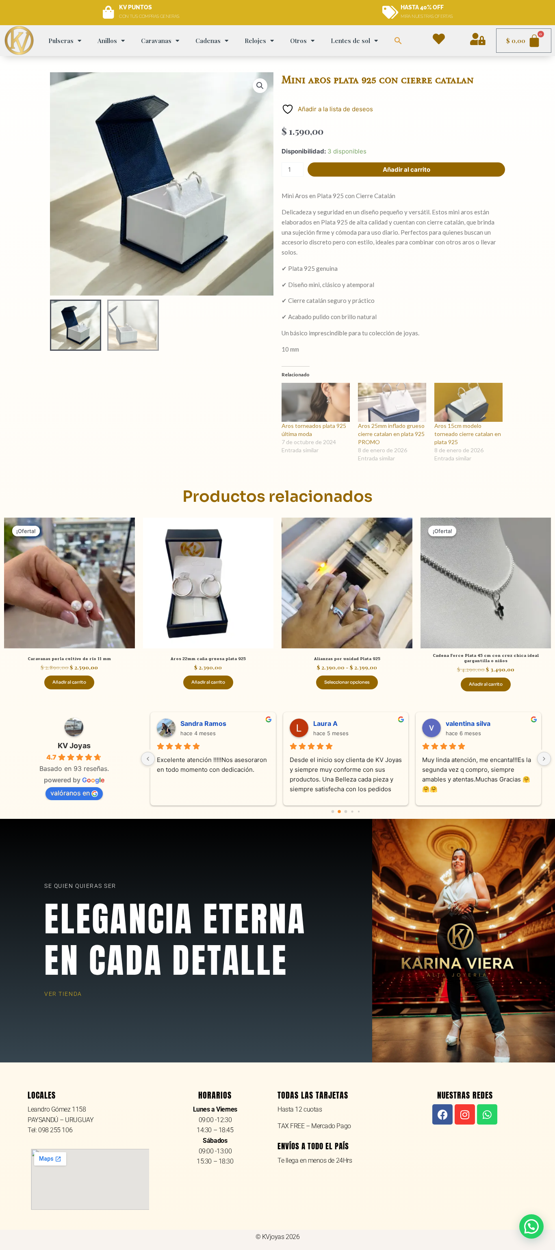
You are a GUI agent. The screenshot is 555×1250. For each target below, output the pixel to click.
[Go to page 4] (359, 811)
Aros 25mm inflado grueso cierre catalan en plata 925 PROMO (391, 433)
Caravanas (156, 41)
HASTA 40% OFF (422, 7)
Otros (298, 41)
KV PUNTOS (135, 7)
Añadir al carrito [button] (69, 682)
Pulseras (61, 41)
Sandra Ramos (203, 723)
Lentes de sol (350, 41)
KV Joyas (74, 745)
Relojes (255, 41)
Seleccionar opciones (347, 682)
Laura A (325, 723)
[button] (398, 40)
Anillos (107, 41)
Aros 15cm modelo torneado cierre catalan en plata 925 (467, 433)
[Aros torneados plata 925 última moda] (316, 402)
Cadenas (208, 41)
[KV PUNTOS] (108, 12)
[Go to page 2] (346, 811)
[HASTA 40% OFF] (390, 12)
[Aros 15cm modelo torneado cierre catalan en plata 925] (468, 402)
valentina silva (468, 723)
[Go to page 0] (333, 811)
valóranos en (70, 793)
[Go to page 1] (339, 812)
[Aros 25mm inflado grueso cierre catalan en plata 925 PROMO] (392, 402)
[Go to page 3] (352, 812)
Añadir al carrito (406, 169)
